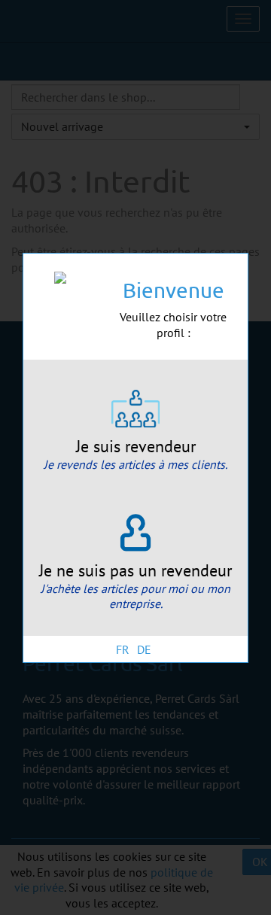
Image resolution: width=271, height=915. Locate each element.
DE (144, 649)
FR (122, 649)
